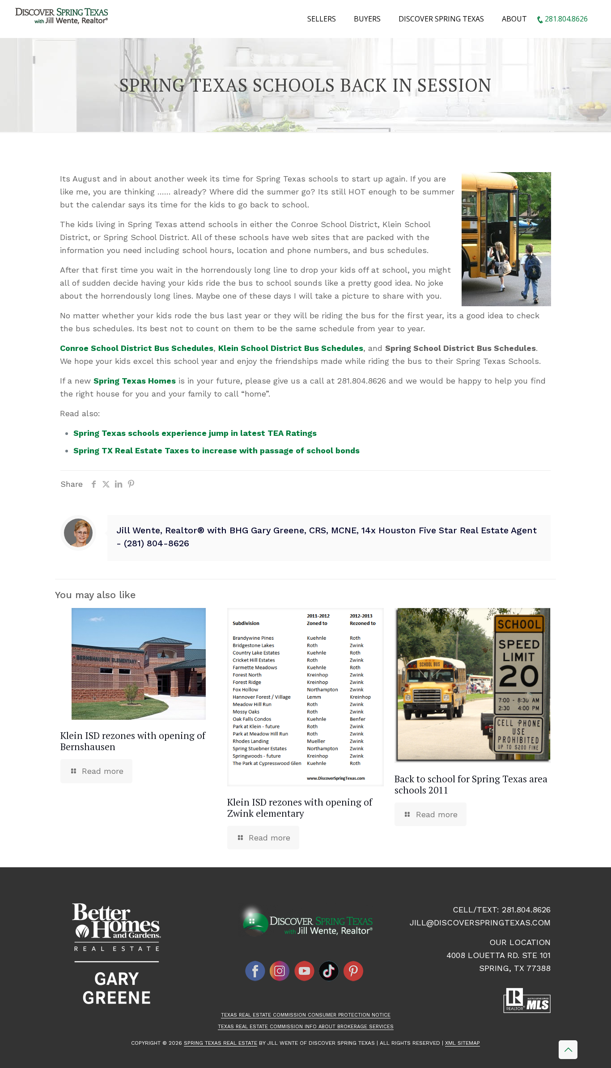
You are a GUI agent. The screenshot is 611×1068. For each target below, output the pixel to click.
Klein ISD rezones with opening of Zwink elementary (299, 807)
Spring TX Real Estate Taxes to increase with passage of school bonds (216, 450)
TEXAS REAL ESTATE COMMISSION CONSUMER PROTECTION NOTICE (305, 1015)
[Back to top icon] (568, 1049)
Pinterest (354, 971)
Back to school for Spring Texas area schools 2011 (471, 784)
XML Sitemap (462, 1043)
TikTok (329, 971)
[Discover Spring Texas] (63, 18)
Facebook (255, 971)
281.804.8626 (526, 909)
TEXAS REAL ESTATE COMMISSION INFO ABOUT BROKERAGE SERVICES (306, 1027)
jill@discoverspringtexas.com (480, 922)
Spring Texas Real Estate (220, 1043)
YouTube (304, 971)
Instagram (280, 971)
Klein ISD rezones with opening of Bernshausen (132, 741)
